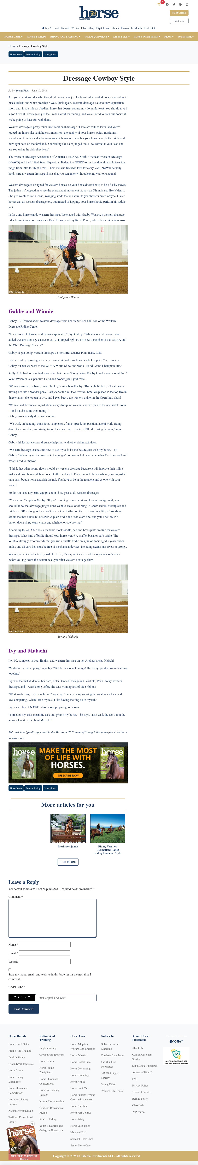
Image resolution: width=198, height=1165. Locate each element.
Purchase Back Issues (112, 1055)
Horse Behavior (78, 1055)
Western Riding (33, 54)
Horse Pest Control (80, 1112)
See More (68, 862)
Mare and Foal (78, 1132)
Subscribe (179, 12)
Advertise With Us (142, 1072)
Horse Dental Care (80, 1062)
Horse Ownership (146, 36)
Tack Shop (88, 28)
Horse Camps (16, 1070)
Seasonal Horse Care (81, 1139)
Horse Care (12, 36)
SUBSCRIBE (185, 36)
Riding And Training (20, 1050)
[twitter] (173, 4)
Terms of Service (141, 1092)
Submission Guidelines (144, 1066)
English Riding (17, 1057)
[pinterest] (180, 4)
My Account (51, 28)
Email (13, 953)
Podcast (65, 28)
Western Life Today (112, 1091)
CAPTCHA (17, 987)
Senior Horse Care (80, 1145)
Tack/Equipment (95, 36)
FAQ (134, 1079)
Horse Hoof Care (79, 1088)
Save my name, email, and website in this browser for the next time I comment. (50, 976)
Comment (16, 896)
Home (12, 46)
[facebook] (167, 4)
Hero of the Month (131, 28)
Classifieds (138, 1105)
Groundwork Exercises (21, 1064)
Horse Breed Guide (19, 1044)
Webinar (75, 28)
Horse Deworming (80, 1068)
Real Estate (150, 28)
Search (180, 20)
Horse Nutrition (79, 1106)
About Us (137, 1048)
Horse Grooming (79, 1075)
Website (13, 961)
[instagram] (187, 4)
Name (13, 944)
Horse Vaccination (80, 1125)
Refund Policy (140, 1098)
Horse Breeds (36, 36)
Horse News (16, 54)
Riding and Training (64, 36)
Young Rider (50, 54)
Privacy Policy (140, 1085)
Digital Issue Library (107, 28)
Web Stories (138, 1112)
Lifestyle (120, 36)
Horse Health (77, 1081)
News (168, 36)
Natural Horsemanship (21, 1110)
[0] (158, 4)
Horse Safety (77, 1119)
